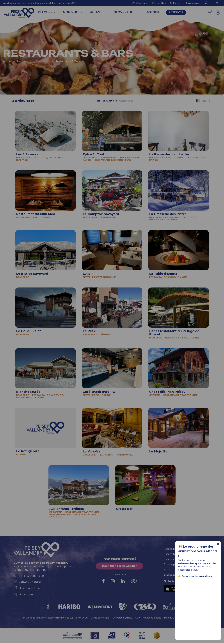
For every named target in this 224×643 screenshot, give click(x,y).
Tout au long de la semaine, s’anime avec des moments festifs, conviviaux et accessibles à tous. (197, 568)
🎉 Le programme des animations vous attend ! (197, 551)
